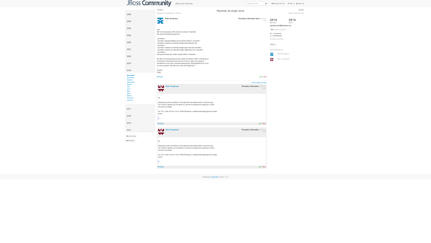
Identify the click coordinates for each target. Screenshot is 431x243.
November (130, 77)
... (159, 118)
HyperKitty (215, 177)
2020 (129, 56)
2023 (129, 35)
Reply (160, 77)
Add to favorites (278, 39)
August (129, 84)
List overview (132, 136)
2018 (129, 70)
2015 (129, 123)
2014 (129, 129)
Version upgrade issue (296, 13)
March (129, 95)
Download (131, 140)
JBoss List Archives (184, 3)
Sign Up (301, 3)
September (131, 82)
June (128, 89)
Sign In (292, 3)
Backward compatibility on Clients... (169, 13)
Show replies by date (259, 82)
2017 (129, 108)
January (130, 100)
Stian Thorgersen (172, 86)
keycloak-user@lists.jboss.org (280, 25)
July (128, 86)
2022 (129, 42)
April (128, 93)
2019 (129, 63)
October (130, 80)
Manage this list (279, 3)
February (130, 98)
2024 (129, 28)
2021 (129, 49)
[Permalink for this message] (266, 21)
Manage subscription (279, 29)
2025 (129, 21)
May (128, 91)
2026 (129, 14)
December (131, 75)
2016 (129, 115)
